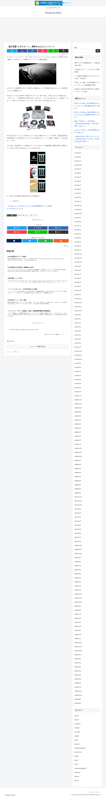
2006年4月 (77, 578)
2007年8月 (77, 513)
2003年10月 (78, 695)
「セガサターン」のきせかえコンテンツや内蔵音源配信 (24, 206)
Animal (76, 716)
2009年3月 (77, 436)
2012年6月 (77, 278)
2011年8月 (77, 319)
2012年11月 (78, 258)
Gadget (76, 736)
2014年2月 (77, 197)
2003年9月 (77, 699)
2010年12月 (78, 351)
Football (76, 728)
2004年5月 (77, 671)
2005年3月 (77, 630)
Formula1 (77, 732)
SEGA (20, 215)
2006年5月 (77, 574)
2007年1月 (77, 541)
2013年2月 (77, 246)
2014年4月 (77, 189)
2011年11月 (78, 307)
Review (76, 776)
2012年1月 (77, 298)
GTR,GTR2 (77, 752)
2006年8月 (77, 561)
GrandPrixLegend (79, 748)
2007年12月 (78, 497)
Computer (77, 724)
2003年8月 (77, 703)
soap (80, 126)
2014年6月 (77, 181)
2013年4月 (77, 238)
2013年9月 (77, 217)
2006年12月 (78, 545)
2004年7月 (77, 663)
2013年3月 (77, 242)
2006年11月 (78, 549)
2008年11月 (78, 452)
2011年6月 (77, 327)
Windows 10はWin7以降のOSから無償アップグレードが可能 (87, 90)
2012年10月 (78, 262)
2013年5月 (77, 234)
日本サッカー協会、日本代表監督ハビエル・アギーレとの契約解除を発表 (87, 84)
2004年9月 (77, 655)
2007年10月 (78, 505)
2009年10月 (78, 408)
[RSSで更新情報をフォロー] (61, 240)
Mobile (14, 215)
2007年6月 (77, 521)
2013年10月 (78, 213)
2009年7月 (77, 420)
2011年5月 (77, 331)
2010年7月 (77, 371)
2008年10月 (78, 456)
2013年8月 (77, 222)
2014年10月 (78, 165)
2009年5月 (77, 428)
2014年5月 (77, 185)
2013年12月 (78, 205)
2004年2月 (77, 683)
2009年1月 (77, 444)
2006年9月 (77, 557)
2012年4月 (77, 286)
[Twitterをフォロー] (29, 240)
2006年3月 (77, 582)
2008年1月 (77, 493)
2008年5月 (77, 476)
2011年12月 (78, 302)
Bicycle (76, 720)
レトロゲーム (35, 215)
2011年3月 (77, 339)
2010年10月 (78, 359)
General (76, 744)
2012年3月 (77, 290)
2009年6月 (77, 424)
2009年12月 (78, 400)
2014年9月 (77, 169)
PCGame (77, 772)
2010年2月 (77, 391)
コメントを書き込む (38, 346)
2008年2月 (77, 489)
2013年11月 (78, 209)
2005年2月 (77, 634)
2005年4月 (77, 626)
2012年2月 (77, 294)
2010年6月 (77, 375)
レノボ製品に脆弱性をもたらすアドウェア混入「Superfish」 (87, 77)
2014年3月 (77, 193)
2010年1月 (77, 396)
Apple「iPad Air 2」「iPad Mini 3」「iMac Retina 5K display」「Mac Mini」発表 (86, 123)
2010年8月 (77, 367)
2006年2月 (77, 586)
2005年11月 (78, 598)
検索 (75, 48)
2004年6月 (77, 667)
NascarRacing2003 (80, 768)
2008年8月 (77, 464)
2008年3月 (77, 485)
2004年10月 (78, 650)
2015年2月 (77, 157)
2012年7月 (77, 274)
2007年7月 (77, 517)
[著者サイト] (14, 240)
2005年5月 (77, 622)
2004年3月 (77, 679)
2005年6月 (77, 618)
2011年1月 (77, 347)
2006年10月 (78, 553)
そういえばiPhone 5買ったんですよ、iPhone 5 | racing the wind (87, 139)
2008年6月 (77, 472)
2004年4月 (77, 675)
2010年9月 (77, 363)
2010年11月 (78, 355)
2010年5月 (77, 379)
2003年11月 (78, 691)
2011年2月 (77, 343)
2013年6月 (77, 230)
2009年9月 (77, 412)
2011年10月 (78, 311)
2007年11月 (78, 501)
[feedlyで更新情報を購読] (45, 240)
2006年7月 (77, 566)
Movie (76, 760)
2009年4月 (77, 432)
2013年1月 (77, 250)
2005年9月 (77, 606)
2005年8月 (77, 610)
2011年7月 (77, 323)
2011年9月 (77, 315)
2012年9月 (77, 266)
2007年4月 (77, 529)
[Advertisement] (53, 30)
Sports (76, 780)
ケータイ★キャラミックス (15, 208)
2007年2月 (77, 537)
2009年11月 (78, 404)
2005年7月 (77, 614)
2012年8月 (77, 270)
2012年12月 (78, 254)
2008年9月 (77, 460)
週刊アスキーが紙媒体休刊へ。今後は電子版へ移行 (87, 64)
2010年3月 (77, 387)
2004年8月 (77, 659)
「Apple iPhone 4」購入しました (84, 136)
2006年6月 (77, 570)
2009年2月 (77, 440)
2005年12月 (78, 594)
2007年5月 (77, 525)
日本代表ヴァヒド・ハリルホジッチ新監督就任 (87, 71)
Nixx (98, 106)
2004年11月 (78, 646)
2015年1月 (77, 161)
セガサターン (27, 215)
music (76, 764)
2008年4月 (77, 481)
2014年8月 (77, 173)
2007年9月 (77, 509)
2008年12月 (78, 448)
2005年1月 (77, 638)
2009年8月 (77, 416)
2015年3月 (77, 153)
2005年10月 (78, 602)
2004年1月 (77, 687)
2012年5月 (77, 282)
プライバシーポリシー (94, 792)
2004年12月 (78, 642)
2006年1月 (77, 590)
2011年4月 (77, 335)
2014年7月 (77, 177)
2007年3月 (77, 533)
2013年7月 (77, 226)
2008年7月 (77, 468)
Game (9, 215)
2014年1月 (77, 201)
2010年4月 (77, 383)
